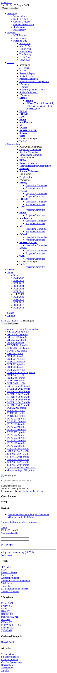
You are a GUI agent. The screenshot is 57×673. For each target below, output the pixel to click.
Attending (12, 13)
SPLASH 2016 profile (18, 451)
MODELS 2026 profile (18, 405)
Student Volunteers (22, 19)
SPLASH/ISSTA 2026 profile (21, 467)
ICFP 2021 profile (10, 324)
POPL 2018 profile (16, 424)
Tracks (10, 62)
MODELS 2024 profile (18, 399)
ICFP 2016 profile (16, 356)
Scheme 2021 (7, 627)
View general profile (9, 533)
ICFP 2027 (18, 277)
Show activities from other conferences (19, 522)
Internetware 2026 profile (19, 386)
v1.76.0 (29, 552)
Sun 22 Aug (25, 43)
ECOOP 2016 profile (17, 345)
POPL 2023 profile (16, 437)
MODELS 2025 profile (18, 402)
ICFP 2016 (18, 307)
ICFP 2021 (6, 320)
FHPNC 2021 (8, 608)
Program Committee (35, 188)
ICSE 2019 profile (16, 375)
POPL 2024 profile (16, 440)
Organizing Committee (30, 149)
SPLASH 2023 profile (18, 462)
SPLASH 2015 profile (18, 448)
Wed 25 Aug (25, 51)
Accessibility (19, 30)
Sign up (11, 315)
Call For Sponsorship (23, 24)
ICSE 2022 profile (16, 383)
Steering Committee (28, 152)
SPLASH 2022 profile (18, 459)
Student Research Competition (34, 81)
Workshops (24, 84)
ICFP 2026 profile (16, 369)
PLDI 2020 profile (16, 410)
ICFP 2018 (18, 302)
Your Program (20, 38)
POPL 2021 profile (16, 432)
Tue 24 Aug (25, 49)
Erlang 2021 (7, 603)
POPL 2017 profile (16, 421)
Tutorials (23, 87)
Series (16, 275)
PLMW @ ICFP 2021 (11, 625)
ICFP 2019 (18, 299)
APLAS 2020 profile (17, 337)
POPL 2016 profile (16, 418)
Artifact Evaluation (28, 78)
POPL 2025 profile (16, 443)
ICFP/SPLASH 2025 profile (21, 372)
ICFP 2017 (18, 305)
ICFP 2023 (18, 288)
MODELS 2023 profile (18, 397)
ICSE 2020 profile (16, 378)
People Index (25, 177)
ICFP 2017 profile (16, 359)
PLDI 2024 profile (16, 413)
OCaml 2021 (7, 622)
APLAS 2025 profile (17, 340)
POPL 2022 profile (16, 435)
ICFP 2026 (18, 280)
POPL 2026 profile (16, 446)
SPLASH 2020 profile (18, 454)
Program (11, 32)
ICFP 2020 (18, 297)
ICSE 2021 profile (16, 380)
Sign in (10, 313)
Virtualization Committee (31, 155)
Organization (13, 144)
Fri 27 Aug (24, 57)
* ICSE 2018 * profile (18, 331)
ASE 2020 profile (15, 342)
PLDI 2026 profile (16, 416)
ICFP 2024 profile (16, 367)
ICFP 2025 (18, 283)
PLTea (22, 70)
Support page (6, 555)
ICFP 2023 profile (16, 364)
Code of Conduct (21, 21)
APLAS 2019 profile (17, 334)
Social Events (26, 76)
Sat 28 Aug (24, 59)
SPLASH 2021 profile (18, 456)
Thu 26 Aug (25, 54)
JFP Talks (24, 68)
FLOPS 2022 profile (17, 350)
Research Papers (27, 73)
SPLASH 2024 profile (18, 465)
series (15, 320)
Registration (19, 27)
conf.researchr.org (15, 552)
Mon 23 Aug (25, 46)
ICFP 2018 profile (16, 361)
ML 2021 (5, 619)
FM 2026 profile (15, 353)
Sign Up (5, 670)
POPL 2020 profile (16, 429)
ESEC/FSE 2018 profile (19, 348)
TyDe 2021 (6, 630)
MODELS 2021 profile (18, 391)
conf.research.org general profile (22, 329)
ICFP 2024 (18, 286)
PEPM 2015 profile (16, 407)
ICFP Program (20, 35)
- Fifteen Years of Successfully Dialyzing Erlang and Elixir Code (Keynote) (40, 106)
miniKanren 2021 (9, 616)
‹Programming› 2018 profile (20, 470)
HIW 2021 (6, 611)
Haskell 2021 (7, 642)
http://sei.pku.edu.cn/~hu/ (30, 491)
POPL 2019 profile (16, 427)
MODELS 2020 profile (18, 388)
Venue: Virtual (20, 16)
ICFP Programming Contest (32, 89)
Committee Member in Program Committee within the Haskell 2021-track (28, 515)
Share (4, 527)
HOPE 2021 (7, 614)
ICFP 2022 (18, 291)
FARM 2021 (7, 606)
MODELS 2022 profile (18, 394)
